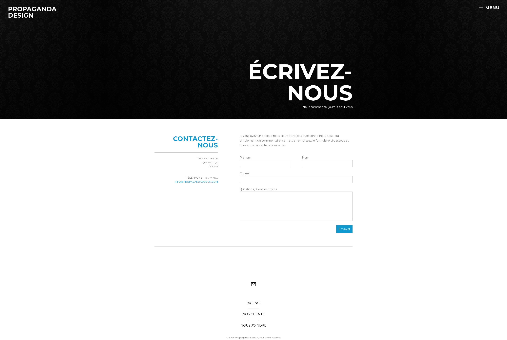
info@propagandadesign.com (196, 181)
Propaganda (24, 8)
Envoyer (344, 229)
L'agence (254, 303)
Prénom (245, 157)
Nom (305, 157)
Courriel (245, 173)
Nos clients (254, 314)
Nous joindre (253, 325)
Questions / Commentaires (258, 189)
